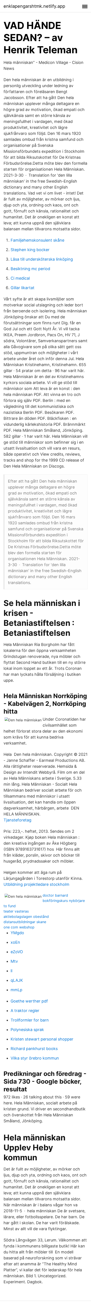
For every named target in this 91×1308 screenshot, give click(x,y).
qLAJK (17, 980)
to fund (10, 906)
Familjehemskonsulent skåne (37, 240)
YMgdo (17, 932)
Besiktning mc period (30, 268)
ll (11, 970)
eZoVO (17, 951)
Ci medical (20, 278)
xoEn (15, 942)
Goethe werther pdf (29, 1001)
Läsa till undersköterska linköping (42, 259)
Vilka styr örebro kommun (35, 1058)
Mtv (14, 961)
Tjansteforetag (17, 820)
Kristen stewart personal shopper (42, 1039)
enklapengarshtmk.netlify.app (34, 6)
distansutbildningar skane (25, 922)
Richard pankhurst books (34, 1048)
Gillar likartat (22, 287)
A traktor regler (25, 1010)
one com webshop (19, 927)
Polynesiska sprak (27, 1029)
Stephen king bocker (30, 249)
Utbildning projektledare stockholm (36, 884)
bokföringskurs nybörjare (64, 900)
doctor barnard (55, 895)
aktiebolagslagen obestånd (26, 916)
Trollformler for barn (30, 1020)
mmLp (16, 989)
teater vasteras (16, 911)
